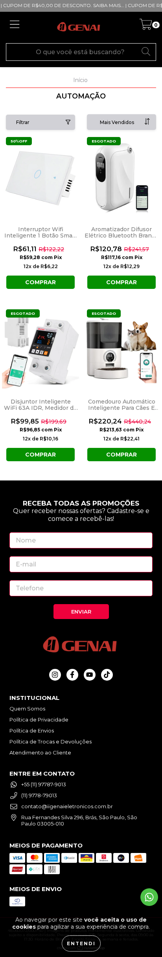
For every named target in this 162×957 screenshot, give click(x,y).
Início (80, 80)
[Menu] (15, 27)
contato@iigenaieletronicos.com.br (67, 806)
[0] (145, 26)
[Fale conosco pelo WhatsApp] (149, 897)
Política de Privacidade (38, 719)
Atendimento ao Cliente (40, 752)
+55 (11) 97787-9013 (43, 784)
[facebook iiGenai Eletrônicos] (72, 675)
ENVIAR (81, 611)
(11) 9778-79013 (39, 795)
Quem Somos (27, 708)
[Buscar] (146, 51)
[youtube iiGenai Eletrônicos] (90, 675)
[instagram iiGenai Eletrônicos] (55, 675)
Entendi (81, 943)
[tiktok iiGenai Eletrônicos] (107, 675)
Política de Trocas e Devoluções (50, 741)
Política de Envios (31, 730)
